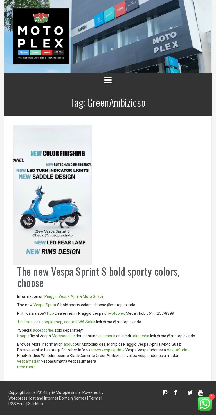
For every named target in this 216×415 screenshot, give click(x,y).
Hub (50, 313)
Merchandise (63, 336)
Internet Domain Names (65, 398)
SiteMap (35, 403)
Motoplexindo (68, 392)
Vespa (64, 296)
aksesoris (106, 336)
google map (51, 322)
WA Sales (86, 322)
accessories (43, 330)
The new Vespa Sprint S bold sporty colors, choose (98, 277)
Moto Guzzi (93, 296)
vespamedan (28, 361)
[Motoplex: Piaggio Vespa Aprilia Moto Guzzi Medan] (41, 36)
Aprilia (76, 296)
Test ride (25, 322)
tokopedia (140, 336)
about (69, 344)
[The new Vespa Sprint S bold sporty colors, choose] (52, 195)
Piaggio (51, 296)
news (96, 350)
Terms (94, 398)
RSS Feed (17, 403)
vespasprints (113, 350)
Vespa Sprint (44, 305)
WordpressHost (22, 398)
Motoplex (116, 313)
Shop (21, 336)
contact (71, 322)
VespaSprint (178, 350)
